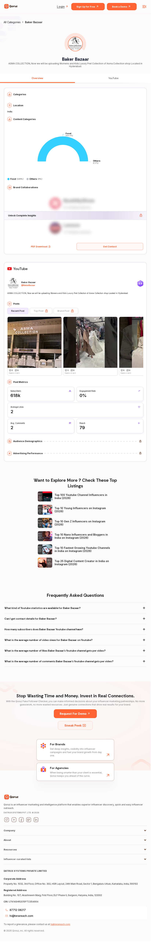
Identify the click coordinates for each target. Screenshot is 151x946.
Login (61, 6)
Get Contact (110, 246)
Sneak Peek (73, 725)
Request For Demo (73, 714)
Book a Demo (119, 6)
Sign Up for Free (85, 6)
